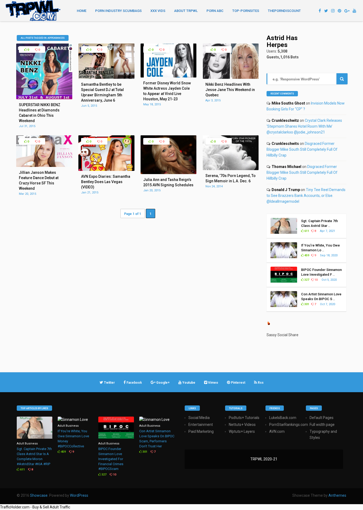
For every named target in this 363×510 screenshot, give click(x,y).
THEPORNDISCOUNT (284, 11)
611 (306, 231)
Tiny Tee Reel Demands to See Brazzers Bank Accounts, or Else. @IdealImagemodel (306, 196)
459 (306, 255)
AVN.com (277, 431)
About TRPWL (186, 11)
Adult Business (27, 443)
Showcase (39, 495)
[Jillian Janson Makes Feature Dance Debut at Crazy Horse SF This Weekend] (44, 165)
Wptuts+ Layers (242, 431)
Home (81, 11)
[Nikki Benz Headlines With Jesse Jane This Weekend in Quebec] (231, 77)
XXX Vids (157, 11)
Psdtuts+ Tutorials (244, 418)
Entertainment (200, 424)
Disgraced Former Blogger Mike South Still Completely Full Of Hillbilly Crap (302, 149)
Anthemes (337, 495)
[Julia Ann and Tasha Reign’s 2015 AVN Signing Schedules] (168, 173)
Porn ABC (214, 11)
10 (316, 280)
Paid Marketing (201, 431)
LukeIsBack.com (282, 418)
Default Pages (322, 418)
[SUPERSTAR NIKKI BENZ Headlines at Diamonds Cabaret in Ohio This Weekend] (44, 98)
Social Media (199, 418)
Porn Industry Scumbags (118, 11)
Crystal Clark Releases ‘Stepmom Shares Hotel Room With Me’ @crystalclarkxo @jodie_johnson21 (304, 126)
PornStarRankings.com (288, 424)
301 (306, 304)
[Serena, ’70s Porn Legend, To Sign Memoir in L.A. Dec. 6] (231, 169)
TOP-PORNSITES (245, 11)
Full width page (322, 424)
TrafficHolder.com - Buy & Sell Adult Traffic (35, 507)
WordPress (79, 495)
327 (306, 280)
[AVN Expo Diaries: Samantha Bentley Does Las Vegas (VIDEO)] (106, 169)
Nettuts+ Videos (242, 424)
